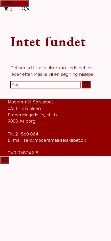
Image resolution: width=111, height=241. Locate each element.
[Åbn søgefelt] (26, 9)
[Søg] (86, 84)
